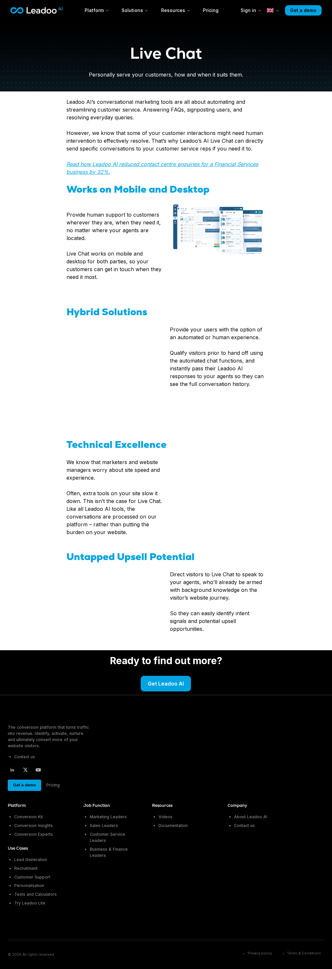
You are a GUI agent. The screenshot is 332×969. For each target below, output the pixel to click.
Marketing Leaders (108, 816)
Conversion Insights (33, 825)
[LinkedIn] (12, 769)
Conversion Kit (28, 816)
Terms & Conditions (304, 953)
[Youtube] (38, 769)
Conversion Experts (33, 834)
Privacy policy (260, 953)
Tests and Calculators (35, 894)
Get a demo (303, 10)
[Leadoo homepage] (34, 714)
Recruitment (26, 868)
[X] (25, 769)
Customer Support (32, 877)
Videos (165, 816)
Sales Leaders (104, 825)
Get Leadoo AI (166, 683)
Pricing (211, 10)
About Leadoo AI (250, 816)
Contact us (24, 756)
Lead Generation (30, 859)
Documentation (173, 825)
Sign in (248, 10)
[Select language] (273, 10)
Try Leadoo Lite (29, 903)
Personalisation (29, 885)
